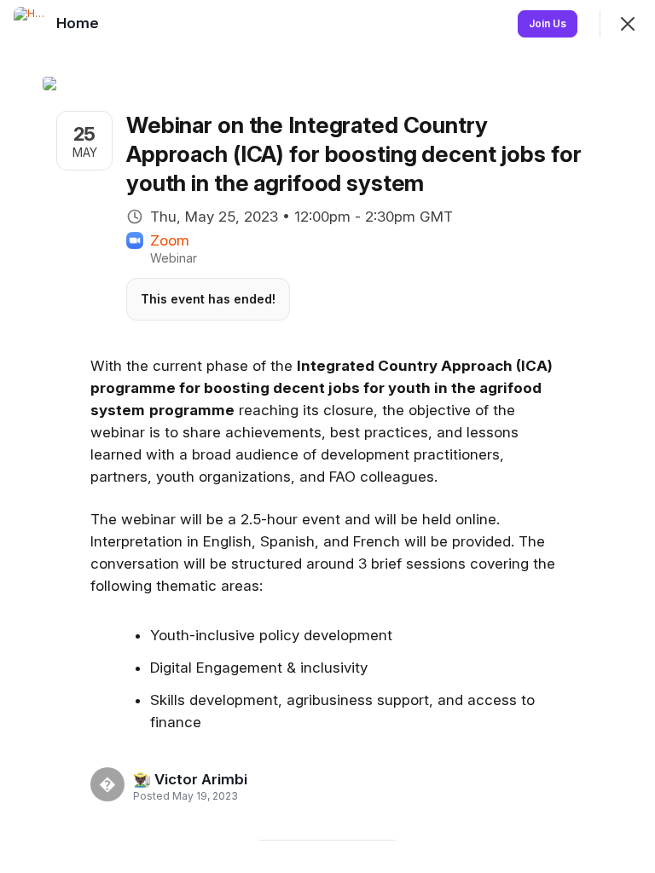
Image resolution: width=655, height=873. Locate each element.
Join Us (547, 23)
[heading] (190, 779)
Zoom (169, 240)
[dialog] (327, 436)
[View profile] (31, 24)
